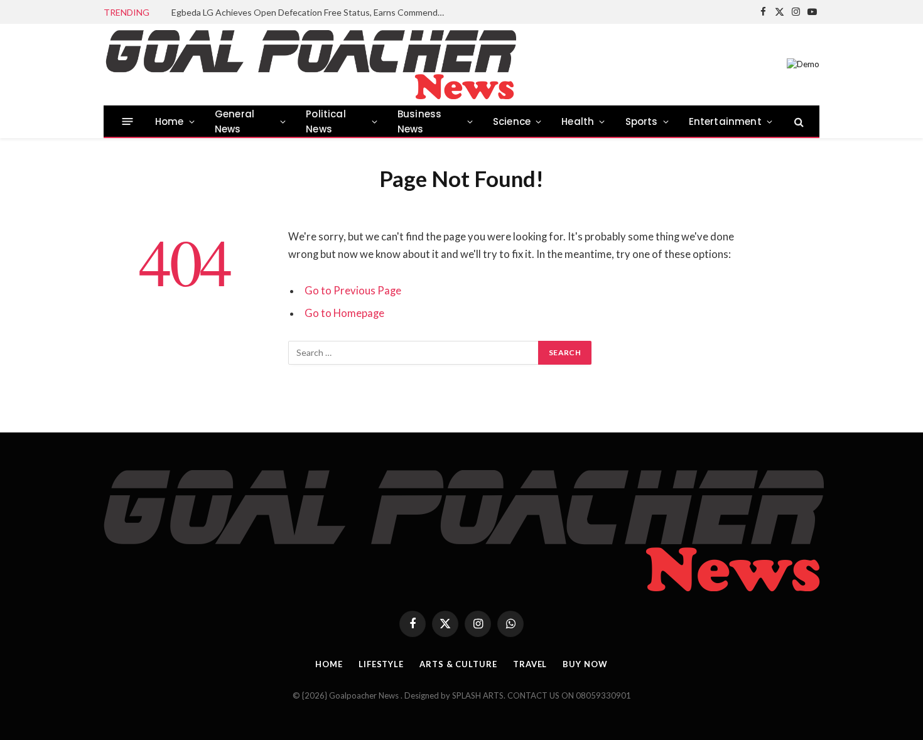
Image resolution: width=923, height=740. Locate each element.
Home (169, 121)
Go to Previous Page (353, 290)
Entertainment (725, 121)
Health (577, 121)
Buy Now (585, 664)
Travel (530, 664)
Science (512, 121)
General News (234, 121)
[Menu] (127, 121)
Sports (641, 121)
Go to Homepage (344, 313)
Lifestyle (381, 664)
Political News (326, 121)
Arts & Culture (458, 664)
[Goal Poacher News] (310, 64)
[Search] (798, 121)
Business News (419, 121)
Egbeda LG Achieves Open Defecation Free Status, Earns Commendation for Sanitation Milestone (312, 12)
